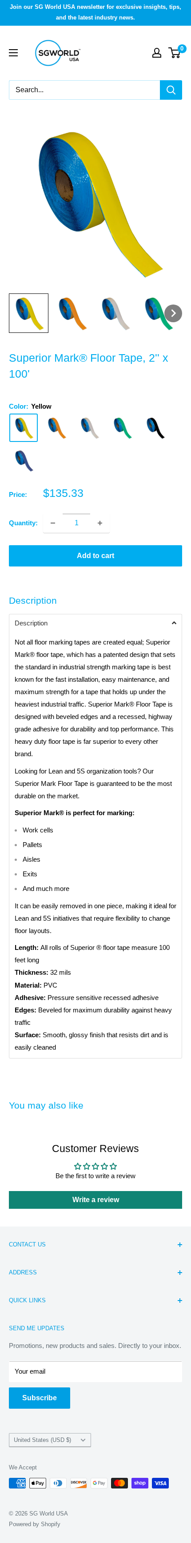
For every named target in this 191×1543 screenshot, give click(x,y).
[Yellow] (23, 428)
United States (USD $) (42, 1440)
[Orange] (56, 428)
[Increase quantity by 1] (100, 523)
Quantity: (23, 523)
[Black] (155, 428)
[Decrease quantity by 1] (53, 523)
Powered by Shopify (34, 1524)
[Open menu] (13, 52)
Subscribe (39, 1398)
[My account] (156, 53)
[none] (28, 313)
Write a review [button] (95, 1199)
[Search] (171, 90)
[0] (174, 52)
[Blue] (23, 460)
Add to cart (95, 555)
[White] (89, 428)
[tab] (95, 623)
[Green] (122, 428)
